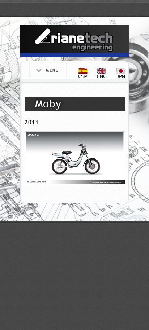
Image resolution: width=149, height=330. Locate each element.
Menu (52, 70)
